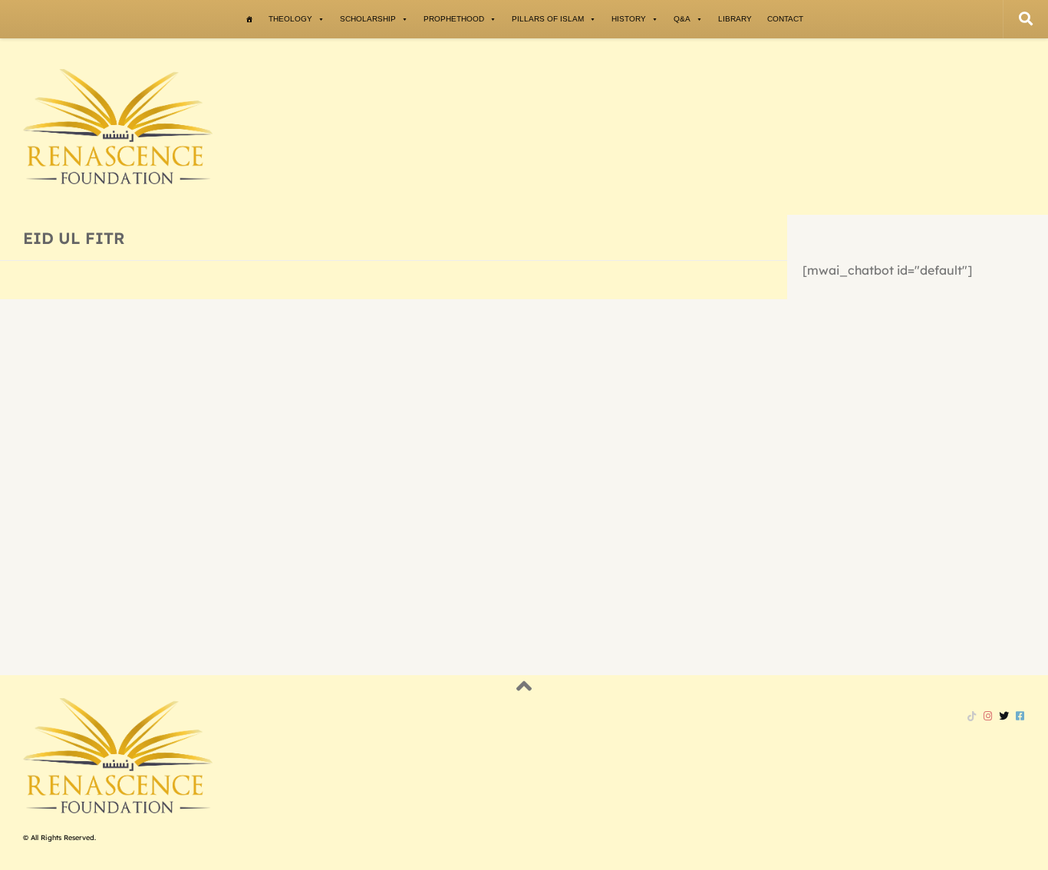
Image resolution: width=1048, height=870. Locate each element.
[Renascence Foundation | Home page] (118, 126)
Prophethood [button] (453, 19)
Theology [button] (290, 19)
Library (735, 19)
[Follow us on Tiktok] (972, 716)
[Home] (249, 19)
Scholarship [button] (368, 19)
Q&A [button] (682, 19)
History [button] (628, 19)
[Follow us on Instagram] (988, 716)
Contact (785, 19)
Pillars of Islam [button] (548, 19)
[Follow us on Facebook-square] (1020, 716)
